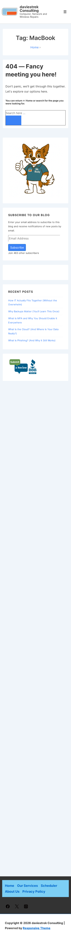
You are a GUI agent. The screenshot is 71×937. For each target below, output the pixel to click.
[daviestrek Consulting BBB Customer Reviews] (23, 373)
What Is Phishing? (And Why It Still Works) (32, 340)
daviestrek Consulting (29, 9)
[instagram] (26, 906)
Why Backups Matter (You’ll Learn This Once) (33, 311)
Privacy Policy (33, 891)
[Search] (13, 120)
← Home (28, 100)
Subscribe (17, 247)
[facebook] (7, 906)
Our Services (27, 886)
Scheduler (49, 886)
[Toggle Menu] (65, 11)
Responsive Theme (36, 928)
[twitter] (16, 906)
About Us (12, 891)
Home (9, 886)
